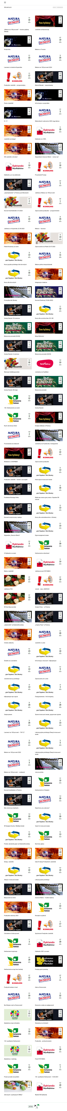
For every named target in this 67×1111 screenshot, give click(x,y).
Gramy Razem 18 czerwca (12, 318)
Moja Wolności (39, 336)
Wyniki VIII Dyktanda (41, 1095)
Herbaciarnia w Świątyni (42, 790)
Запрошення (8, 714)
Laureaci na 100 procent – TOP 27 (14, 732)
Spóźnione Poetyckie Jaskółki (44, 933)
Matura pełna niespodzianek (43, 264)
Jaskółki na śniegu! (10, 139)
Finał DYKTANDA (40, 1059)
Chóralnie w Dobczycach (11, 933)
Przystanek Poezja (40, 175)
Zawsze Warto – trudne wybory (44, 897)
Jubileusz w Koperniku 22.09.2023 (14, 228)
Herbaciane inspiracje (10, 951)
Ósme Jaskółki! (8, 103)
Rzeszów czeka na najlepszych (44, 1005)
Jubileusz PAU (8, 589)
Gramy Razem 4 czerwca (11, 354)
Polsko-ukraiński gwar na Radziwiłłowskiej (17, 844)
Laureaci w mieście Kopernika (13, 67)
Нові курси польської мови (43, 479)
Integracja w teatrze (41, 282)
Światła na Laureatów (10, 660)
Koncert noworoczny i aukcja (13, 517)
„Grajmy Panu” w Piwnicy (42, 625)
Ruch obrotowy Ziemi (10, 426)
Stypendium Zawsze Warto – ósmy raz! (47, 157)
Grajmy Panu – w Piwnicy (42, 607)
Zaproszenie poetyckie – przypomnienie (47, 210)
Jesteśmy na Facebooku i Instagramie (46, 443)
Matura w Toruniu (40, 49)
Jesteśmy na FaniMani (41, 372)
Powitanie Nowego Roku (11, 497)
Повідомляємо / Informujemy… (44, 696)
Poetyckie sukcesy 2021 (11, 915)
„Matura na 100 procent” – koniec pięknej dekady (16, 30)
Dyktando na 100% (40, 139)
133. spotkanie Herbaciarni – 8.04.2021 (46, 1077)
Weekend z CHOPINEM (11, 461)
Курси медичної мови (42, 535)
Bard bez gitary (39, 844)
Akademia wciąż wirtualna (12, 1023)
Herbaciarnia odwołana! (42, 553)
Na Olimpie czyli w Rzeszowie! (13, 1005)
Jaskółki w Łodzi (40, 643)
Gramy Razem (39, 408)
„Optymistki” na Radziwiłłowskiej (14, 625)
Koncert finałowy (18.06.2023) (44, 300)
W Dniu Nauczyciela (10, 607)
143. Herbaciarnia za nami (12, 408)
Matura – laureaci (40, 228)
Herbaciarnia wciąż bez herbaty (13, 969)
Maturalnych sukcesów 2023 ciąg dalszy (47, 121)
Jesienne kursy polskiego (11, 678)
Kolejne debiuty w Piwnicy (42, 426)
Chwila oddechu (9, 643)
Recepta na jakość (40, 915)
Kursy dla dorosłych (10, 282)
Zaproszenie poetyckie (42, 461)
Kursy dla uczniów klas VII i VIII (44, 318)
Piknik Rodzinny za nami (11, 246)
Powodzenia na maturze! (11, 443)
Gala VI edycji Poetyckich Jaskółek (45, 862)
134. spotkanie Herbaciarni (12, 1041)
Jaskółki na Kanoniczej (42, 29)
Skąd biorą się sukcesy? (42, 808)
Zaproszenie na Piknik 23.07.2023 (45, 246)
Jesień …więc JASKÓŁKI (42, 589)
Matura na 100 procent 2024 (43, 67)
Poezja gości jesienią (41, 969)
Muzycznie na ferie (10, 897)
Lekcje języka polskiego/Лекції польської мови (47, 733)
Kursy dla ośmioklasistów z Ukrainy (45, 517)
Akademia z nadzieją (10, 1059)
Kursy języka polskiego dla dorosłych (15, 264)
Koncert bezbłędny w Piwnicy (13, 790)
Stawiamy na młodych (41, 1023)
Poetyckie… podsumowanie (43, 1041)
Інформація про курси (11, 696)
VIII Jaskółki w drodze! (10, 157)
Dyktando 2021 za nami (42, 951)
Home (54, 7)
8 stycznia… (7, 49)
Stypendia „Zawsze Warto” (12, 535)
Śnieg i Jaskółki (9, 862)
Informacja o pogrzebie (42, 103)
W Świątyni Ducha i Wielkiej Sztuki (14, 826)
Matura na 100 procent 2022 (12, 752)
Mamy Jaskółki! (8, 571)
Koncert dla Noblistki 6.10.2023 (13, 210)
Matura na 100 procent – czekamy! (14, 772)
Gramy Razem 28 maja (11, 390)
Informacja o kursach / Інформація (45, 660)
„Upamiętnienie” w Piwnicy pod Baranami (16, 193)
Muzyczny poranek (40, 390)
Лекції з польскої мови (11, 879)
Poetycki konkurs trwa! (11, 987)
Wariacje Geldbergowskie (11, 372)
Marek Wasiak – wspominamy (44, 85)
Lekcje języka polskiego (42, 879)
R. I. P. (5, 121)
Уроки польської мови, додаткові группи (48, 714)
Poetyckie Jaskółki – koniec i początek (15, 479)
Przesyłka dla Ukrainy (10, 300)
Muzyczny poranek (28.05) (43, 354)
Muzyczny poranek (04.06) (12, 336)
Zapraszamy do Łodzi (41, 678)
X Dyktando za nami (10, 553)
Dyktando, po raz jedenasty (12, 175)
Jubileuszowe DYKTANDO (42, 571)
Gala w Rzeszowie (40, 987)
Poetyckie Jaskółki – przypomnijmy (14, 85)
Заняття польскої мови (42, 826)
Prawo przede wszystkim (11, 1077)
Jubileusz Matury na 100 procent (45, 193)
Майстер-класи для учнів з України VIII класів (47, 498)
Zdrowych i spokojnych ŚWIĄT (13, 1095)
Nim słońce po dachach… (11, 808)
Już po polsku (39, 772)
